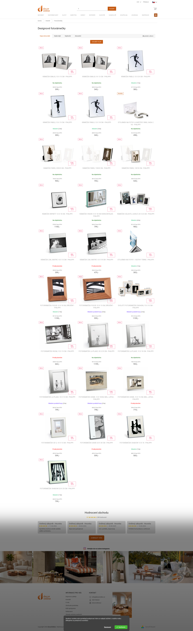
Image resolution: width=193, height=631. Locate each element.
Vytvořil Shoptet (150, 627)
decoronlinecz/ (96, 603)
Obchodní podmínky (72, 605)
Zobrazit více (96, 538)
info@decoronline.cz (98, 597)
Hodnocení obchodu (96, 512)
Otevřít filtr (96, 42)
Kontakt (68, 599)
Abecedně (78, 36)
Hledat (111, 9)
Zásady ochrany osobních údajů (74, 615)
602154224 (95, 600)
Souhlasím (122, 627)
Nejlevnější (57, 36)
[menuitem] (41, 15)
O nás (67, 602)
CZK (138, 2)
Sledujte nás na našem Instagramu (98, 548)
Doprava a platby (71, 596)
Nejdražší (68, 36)
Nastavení (107, 627)
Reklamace (69, 611)
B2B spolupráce (71, 608)
